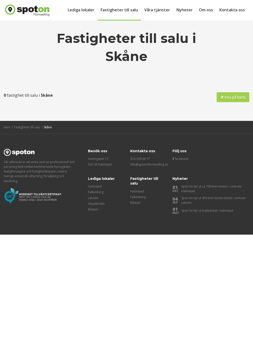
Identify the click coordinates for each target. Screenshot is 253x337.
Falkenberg (96, 192)
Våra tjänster (157, 10)
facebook (181, 159)
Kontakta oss (232, 10)
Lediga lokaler (81, 10)
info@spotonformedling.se (149, 164)
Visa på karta (234, 97)
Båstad (93, 209)
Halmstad (95, 186)
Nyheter (184, 10)
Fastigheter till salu (119, 10)
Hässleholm (96, 204)
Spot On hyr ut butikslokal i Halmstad (207, 210)
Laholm (93, 198)
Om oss (206, 10)
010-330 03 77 (140, 159)
